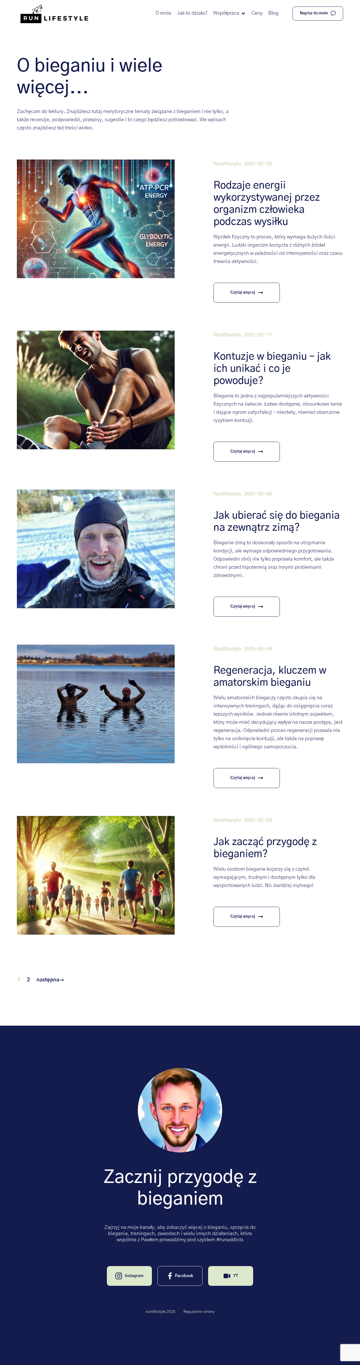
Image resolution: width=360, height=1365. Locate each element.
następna (48, 980)
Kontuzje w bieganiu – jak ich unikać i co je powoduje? (272, 368)
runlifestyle (227, 164)
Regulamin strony (199, 1312)
